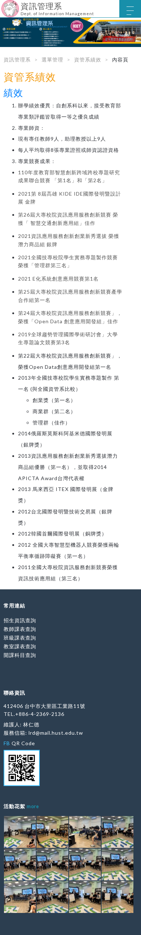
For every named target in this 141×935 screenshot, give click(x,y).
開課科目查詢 (20, 655)
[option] (70, 32)
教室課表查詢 (20, 646)
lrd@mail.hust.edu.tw (56, 733)
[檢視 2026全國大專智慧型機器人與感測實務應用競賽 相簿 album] (20, 832)
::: (2, 5)
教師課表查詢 (20, 629)
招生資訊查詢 (20, 620)
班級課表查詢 (20, 638)
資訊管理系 (17, 59)
